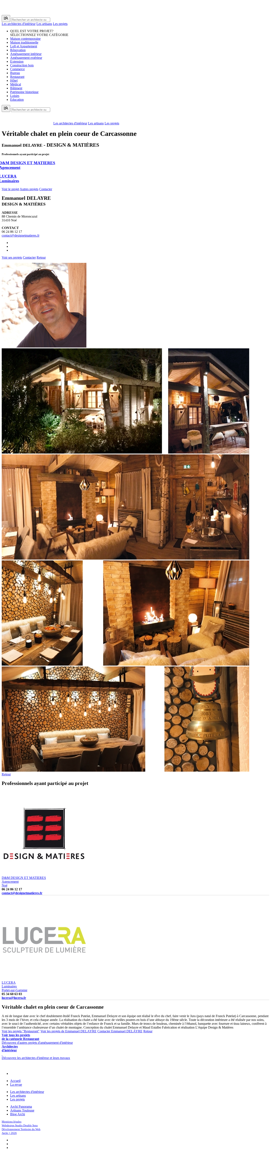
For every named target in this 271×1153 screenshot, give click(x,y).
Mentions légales (11, 1121)
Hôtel (14, 80)
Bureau (15, 73)
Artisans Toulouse (22, 1110)
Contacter (45, 189)
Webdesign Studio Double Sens (20, 1125)
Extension (17, 61)
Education (17, 99)
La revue (16, 1084)
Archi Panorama (21, 1106)
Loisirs (14, 96)
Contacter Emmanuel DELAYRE (119, 1031)
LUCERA (9, 984)
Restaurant (17, 77)
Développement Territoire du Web (21, 1129)
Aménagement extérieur (26, 57)
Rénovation (18, 50)
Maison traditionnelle (24, 42)
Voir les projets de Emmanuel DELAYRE (68, 1031)
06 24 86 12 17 (12, 231)
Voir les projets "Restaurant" (21, 1031)
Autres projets (29, 189)
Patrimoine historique (24, 92)
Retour (41, 257)
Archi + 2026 (9, 1133)
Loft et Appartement (23, 46)
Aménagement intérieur (25, 54)
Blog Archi (17, 1114)
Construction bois (22, 65)
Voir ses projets (12, 257)
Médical (15, 84)
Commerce (17, 69)
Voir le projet (10, 189)
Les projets (60, 24)
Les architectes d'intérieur (19, 24)
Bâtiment (16, 88)
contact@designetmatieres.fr (20, 235)
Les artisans (44, 24)
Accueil (15, 1081)
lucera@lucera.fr (14, 998)
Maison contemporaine (25, 38)
